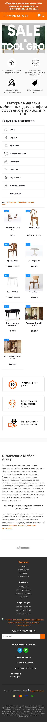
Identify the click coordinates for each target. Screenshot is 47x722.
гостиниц (21, 525)
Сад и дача (15, 177)
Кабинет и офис (17, 185)
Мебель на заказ (18, 153)
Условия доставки (23, 593)
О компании (23, 576)
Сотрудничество (23, 610)
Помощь (23, 582)
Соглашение (23, 569)
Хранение (14, 145)
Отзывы (23, 573)
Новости (23, 566)
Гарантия (24, 596)
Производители (24, 613)
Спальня (14, 169)
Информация (23, 602)
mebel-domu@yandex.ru (25, 668)
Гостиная (14, 161)
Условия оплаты (23, 590)
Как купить (23, 586)
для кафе (13, 525)
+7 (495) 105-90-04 (17, 15)
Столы (13, 129)
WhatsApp (26, 650)
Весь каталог (16, 193)
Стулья (13, 137)
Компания (23, 562)
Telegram (19, 650)
